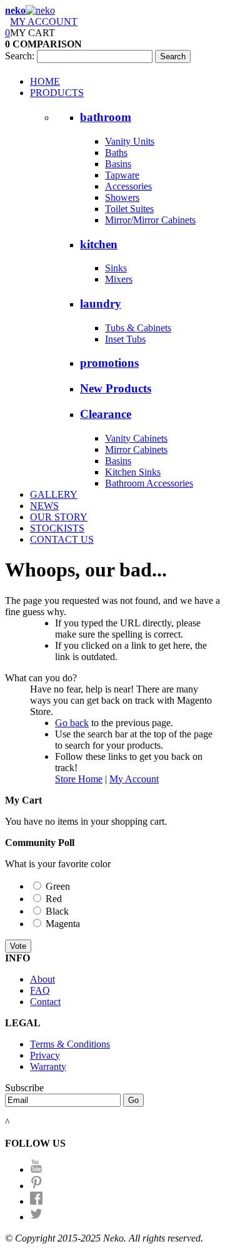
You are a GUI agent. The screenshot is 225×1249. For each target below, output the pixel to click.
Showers (122, 197)
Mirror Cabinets (136, 449)
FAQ (40, 990)
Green (58, 886)
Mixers (118, 279)
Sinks (116, 268)
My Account (134, 779)
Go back (72, 722)
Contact (45, 1001)
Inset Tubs (125, 339)
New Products (115, 388)
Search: (19, 56)
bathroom (105, 117)
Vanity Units (129, 141)
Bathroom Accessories (149, 483)
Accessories (128, 186)
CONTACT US (62, 539)
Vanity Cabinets (136, 438)
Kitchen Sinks (133, 472)
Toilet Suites (129, 208)
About (42, 979)
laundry (100, 303)
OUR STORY (59, 517)
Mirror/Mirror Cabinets (150, 220)
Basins (118, 163)
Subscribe (24, 1087)
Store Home (78, 779)
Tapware (122, 175)
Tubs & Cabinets (138, 328)
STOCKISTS (57, 528)
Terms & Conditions (70, 1044)
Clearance (105, 413)
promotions (109, 362)
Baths (116, 152)
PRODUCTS (57, 92)
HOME (45, 81)
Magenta (63, 923)
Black (57, 911)
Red (54, 898)
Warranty (48, 1066)
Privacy (45, 1055)
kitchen (99, 244)
